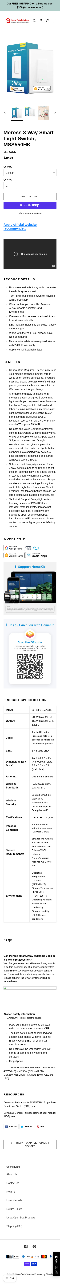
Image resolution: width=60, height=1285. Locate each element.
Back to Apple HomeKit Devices (32, 1144)
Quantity (8, 166)
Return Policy (14, 1209)
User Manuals (14, 1200)
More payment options (30, 213)
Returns (10, 1191)
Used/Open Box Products (20, 1217)
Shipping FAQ (14, 1226)
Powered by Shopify (43, 1274)
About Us (11, 1174)
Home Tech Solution (24, 1274)
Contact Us (12, 1183)
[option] (17, 112)
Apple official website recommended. (20, 226)
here (33, 1106)
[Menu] (54, 20)
